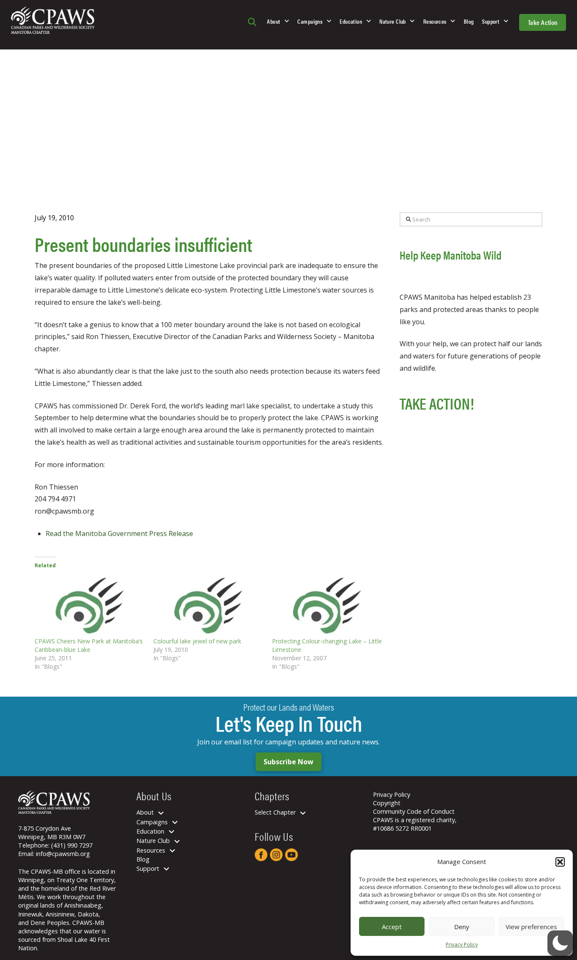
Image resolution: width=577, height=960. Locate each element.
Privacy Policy (462, 944)
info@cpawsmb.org (63, 854)
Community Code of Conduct (414, 811)
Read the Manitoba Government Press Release (119, 533)
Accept (392, 926)
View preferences (531, 926)
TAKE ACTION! (437, 403)
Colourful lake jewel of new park (197, 641)
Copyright (386, 803)
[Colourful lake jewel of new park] (208, 605)
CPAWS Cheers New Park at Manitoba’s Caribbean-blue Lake (89, 645)
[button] (560, 862)
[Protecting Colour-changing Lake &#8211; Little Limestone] (327, 605)
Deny (461, 926)
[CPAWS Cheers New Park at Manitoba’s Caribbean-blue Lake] (90, 605)
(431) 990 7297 (72, 845)
